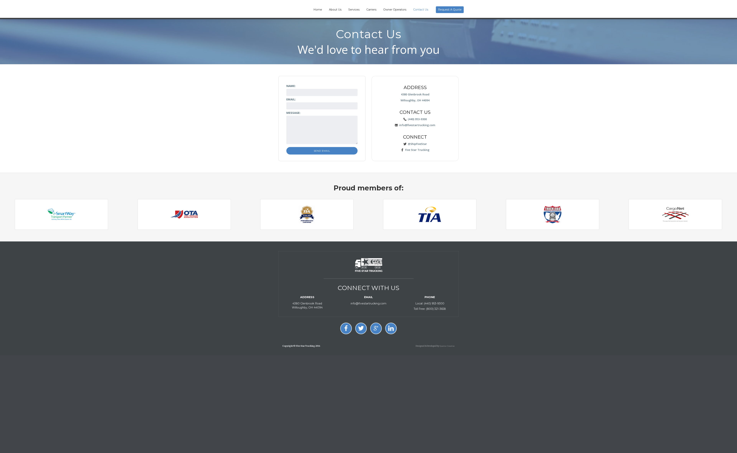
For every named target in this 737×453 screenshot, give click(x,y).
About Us (335, 9)
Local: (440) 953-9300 (429, 303)
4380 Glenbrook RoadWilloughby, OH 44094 (307, 305)
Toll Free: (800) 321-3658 (430, 309)
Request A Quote (450, 9)
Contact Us (420, 9)
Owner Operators (394, 9)
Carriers (371, 9)
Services (353, 9)
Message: (293, 113)
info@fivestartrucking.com (368, 303)
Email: (291, 99)
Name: (291, 86)
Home (317, 9)
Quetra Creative (447, 346)
